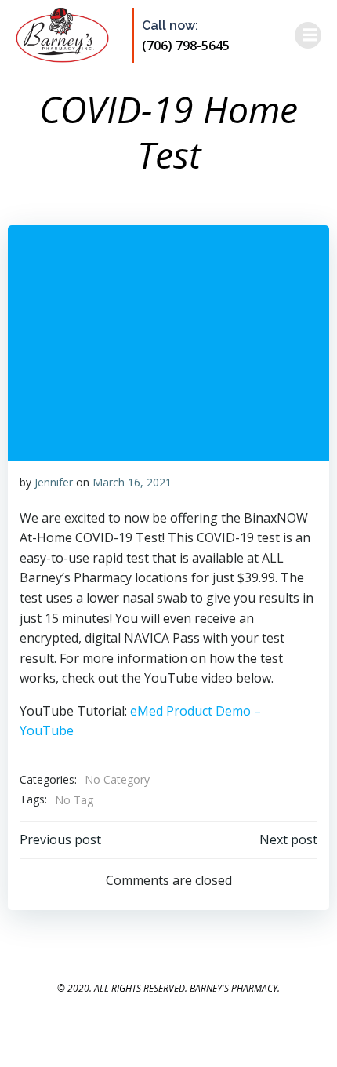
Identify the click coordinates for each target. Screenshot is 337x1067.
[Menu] (308, 35)
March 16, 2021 (132, 482)
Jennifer (53, 482)
